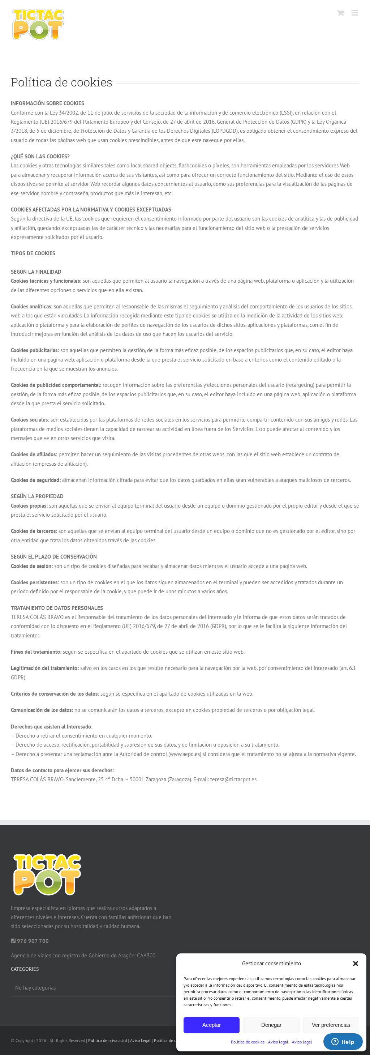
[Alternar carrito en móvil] (340, 13)
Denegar (271, 1025)
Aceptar (211, 1025)
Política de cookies (247, 1042)
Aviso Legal (140, 1040)
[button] (355, 963)
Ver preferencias (331, 1025)
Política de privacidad (107, 1040)
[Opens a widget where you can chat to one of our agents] (343, 1042)
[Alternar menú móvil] (355, 13)
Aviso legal (278, 1042)
